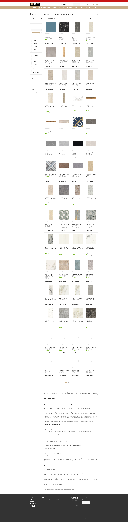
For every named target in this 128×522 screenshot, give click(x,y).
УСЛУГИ (43, 497)
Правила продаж (74, 500)
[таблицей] (97, 18)
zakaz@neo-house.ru (87, 499)
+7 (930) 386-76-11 (63, 4)
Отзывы (57, 504)
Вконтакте (63, 514)
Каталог (32, 497)
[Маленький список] (89, 18)
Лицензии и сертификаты (60, 500)
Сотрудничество (34, 503)
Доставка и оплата (74, 501)
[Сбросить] (36, 92)
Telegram (65, 514)
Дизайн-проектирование (46, 499)
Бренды (32, 501)
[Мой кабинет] (85, 4)
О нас (57, 497)
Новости (57, 499)
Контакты (57, 503)
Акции (31, 499)
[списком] (95, 18)
